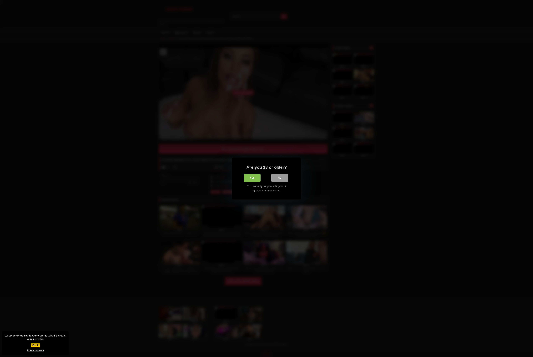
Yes (252, 178)
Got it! (35, 345)
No (279, 178)
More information (35, 350)
